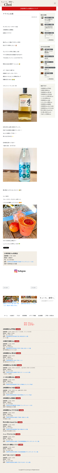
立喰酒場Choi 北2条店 (46, 94)
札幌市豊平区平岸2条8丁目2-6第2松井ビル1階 (17, 336)
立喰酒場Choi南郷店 (46, 104)
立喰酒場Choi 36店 (45, 100)
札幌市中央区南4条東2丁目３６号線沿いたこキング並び (19, 384)
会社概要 (40, 315)
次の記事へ (33, 287)
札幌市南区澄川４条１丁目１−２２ (14, 360)
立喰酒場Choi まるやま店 (47, 106)
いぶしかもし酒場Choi (46, 102)
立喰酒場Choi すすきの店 (47, 108)
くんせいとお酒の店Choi (47, 96)
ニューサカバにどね (11, 434)
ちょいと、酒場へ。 (8, 2)
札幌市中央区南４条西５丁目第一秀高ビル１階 (17, 417)
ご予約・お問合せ (49, 315)
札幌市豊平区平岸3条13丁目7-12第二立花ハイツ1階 (18, 348)
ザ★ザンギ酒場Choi (46, 114)
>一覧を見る (51, 40)
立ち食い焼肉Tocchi (46, 112)
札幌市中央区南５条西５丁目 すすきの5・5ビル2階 (18, 462)
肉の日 (46, 58)
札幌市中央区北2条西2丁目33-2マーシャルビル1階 (18, 372)
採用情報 (24, 315)
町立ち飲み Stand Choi (46, 110)
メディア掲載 (32, 315)
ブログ (18, 315)
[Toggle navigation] (55, 3)
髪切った (47, 69)
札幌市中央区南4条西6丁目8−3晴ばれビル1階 (17, 429)
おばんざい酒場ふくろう (13, 444)
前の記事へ (6, 287)
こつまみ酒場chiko (45, 98)
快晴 (46, 64)
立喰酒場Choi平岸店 (46, 88)
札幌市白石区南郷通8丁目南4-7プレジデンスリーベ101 (20, 261)
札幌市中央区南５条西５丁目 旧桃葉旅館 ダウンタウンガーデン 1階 (22, 452)
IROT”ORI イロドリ (11, 455)
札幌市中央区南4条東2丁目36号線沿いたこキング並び (19, 395)
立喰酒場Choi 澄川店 (46, 92)
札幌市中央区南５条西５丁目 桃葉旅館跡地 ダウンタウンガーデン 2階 (22, 441)
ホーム (6, 315)
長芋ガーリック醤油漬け (49, 51)
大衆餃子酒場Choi (45, 90)
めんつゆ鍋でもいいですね (49, 20)
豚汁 (46, 75)
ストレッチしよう (49, 35)
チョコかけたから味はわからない (49, 28)
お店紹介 (12, 315)
